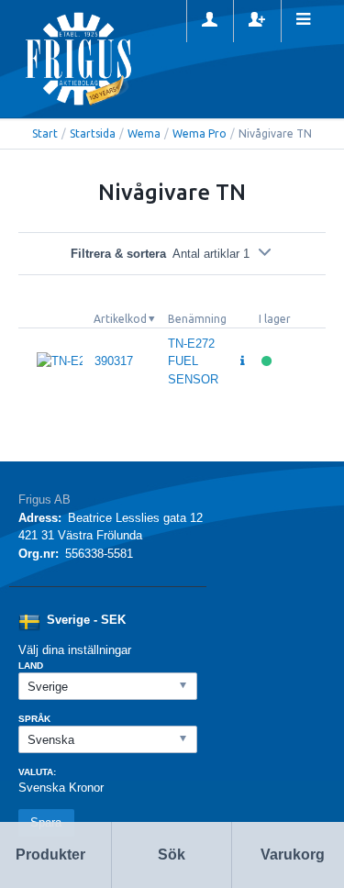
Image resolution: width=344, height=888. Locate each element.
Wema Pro (199, 133)
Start (45, 133)
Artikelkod (120, 319)
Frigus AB (44, 499)
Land (30, 665)
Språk (34, 719)
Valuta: (37, 772)
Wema (144, 133)
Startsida (93, 133)
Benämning (197, 319)
